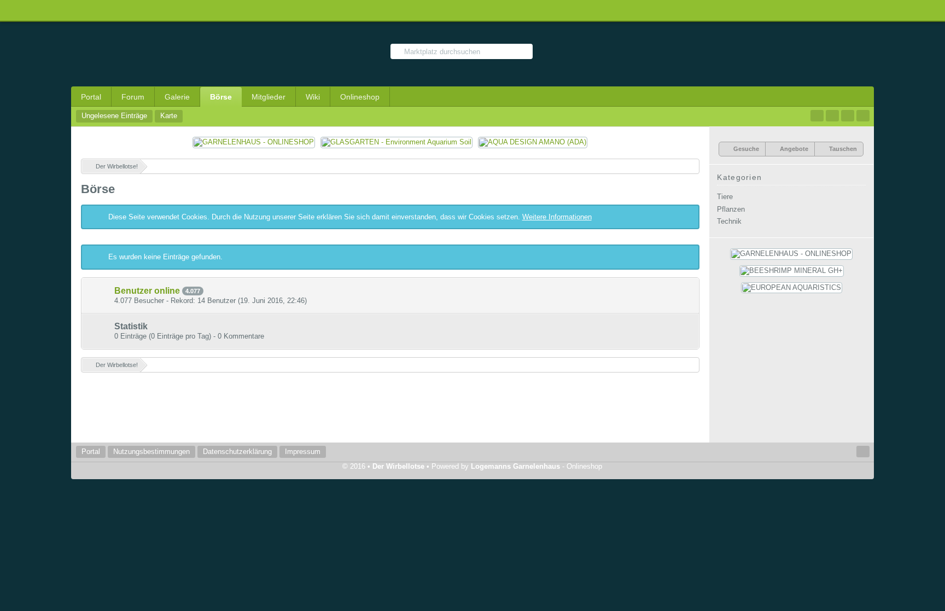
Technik (729, 221)
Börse (221, 96)
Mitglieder (268, 96)
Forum (132, 96)
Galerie (177, 96)
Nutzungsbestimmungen (151, 451)
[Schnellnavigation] (848, 115)
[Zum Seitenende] (863, 115)
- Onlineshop (536, 466)
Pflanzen (731, 209)
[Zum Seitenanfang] (863, 451)
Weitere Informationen (557, 217)
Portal (91, 96)
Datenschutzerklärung (237, 451)
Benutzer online (147, 290)
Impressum (302, 451)
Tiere (725, 197)
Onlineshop (360, 96)
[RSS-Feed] (832, 115)
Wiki (313, 96)
